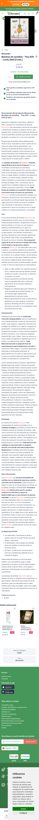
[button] (8, 687)
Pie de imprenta (6, 725)
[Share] (36, 56)
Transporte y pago (7, 705)
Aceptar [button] (23, 809)
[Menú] (2, 13)
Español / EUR (10, 748)
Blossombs (5, 127)
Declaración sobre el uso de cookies (13, 721)
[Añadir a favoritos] (14, 608)
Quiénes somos (6, 676)
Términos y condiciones (9, 714)
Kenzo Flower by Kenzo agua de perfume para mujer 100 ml (7, 628)
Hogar (6, 50)
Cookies (4, 728)
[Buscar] (25, 13)
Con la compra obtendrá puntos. (19, 81)
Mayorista (5, 679)
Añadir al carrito (25, 77)
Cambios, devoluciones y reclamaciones (14, 707)
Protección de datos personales (12, 723)
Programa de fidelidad (8, 709)
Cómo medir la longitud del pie (11, 719)
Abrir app (25, 4)
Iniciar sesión (30, 741)
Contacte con (6, 712)
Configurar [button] (23, 813)
